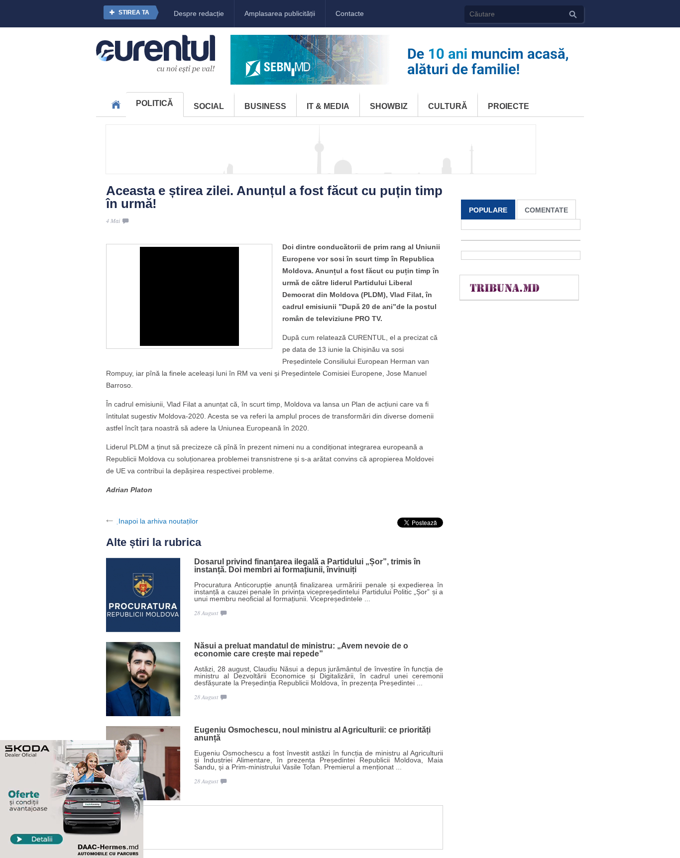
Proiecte (508, 106)
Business (265, 106)
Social (209, 106)
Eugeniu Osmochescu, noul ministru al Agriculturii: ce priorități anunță (312, 734)
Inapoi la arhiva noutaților (158, 521)
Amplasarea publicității (279, 13)
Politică (154, 103)
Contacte (350, 13)
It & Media (328, 106)
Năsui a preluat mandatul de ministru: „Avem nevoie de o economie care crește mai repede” (301, 650)
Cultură (447, 106)
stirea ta (133, 12)
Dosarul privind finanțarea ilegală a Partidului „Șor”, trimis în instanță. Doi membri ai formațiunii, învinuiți (307, 566)
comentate (546, 210)
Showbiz (389, 106)
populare (488, 210)
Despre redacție (199, 13)
